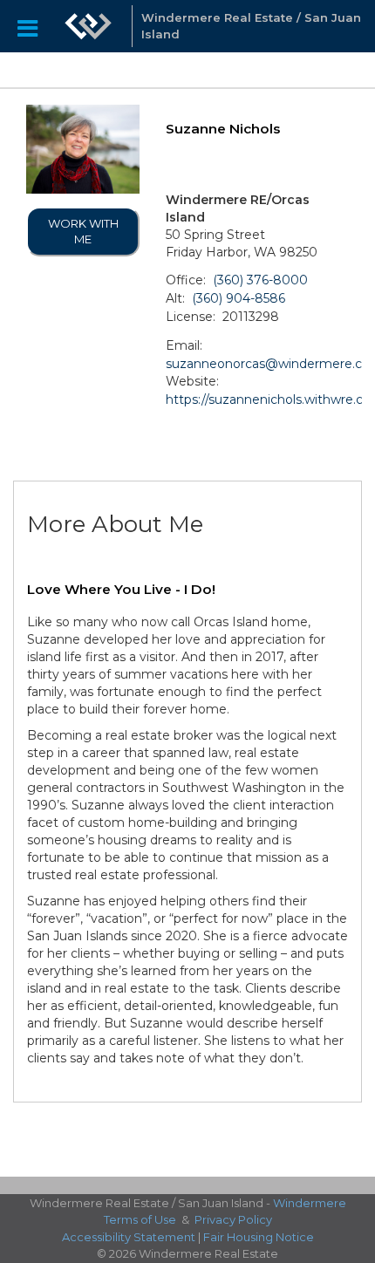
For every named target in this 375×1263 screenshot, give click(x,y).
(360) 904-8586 (238, 298)
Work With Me (83, 231)
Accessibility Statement (128, 1237)
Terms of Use (140, 1219)
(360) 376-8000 (260, 280)
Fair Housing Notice (258, 1237)
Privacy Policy (233, 1219)
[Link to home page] (88, 26)
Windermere (309, 1203)
